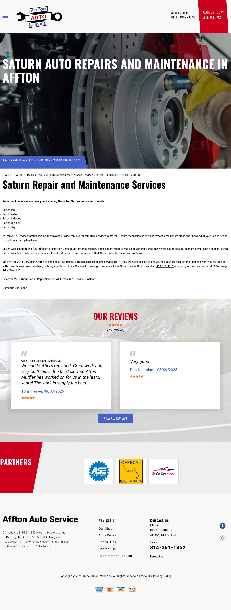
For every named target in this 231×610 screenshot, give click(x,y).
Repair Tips (107, 542)
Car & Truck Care (31, 360)
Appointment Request (115, 556)
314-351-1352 (212, 17)
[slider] (115, 325)
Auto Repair (108, 535)
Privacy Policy (162, 576)
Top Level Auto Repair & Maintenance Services (65, 175)
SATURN (138, 175)
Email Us (156, 556)
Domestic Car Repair (15, 288)
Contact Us (107, 549)
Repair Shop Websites (97, 576)
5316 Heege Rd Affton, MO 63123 (46, 160)
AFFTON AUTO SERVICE (19, 175)
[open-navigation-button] (5, 16)
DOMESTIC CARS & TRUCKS (113, 175)
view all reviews (115, 418)
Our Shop (106, 528)
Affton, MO (55, 360)
